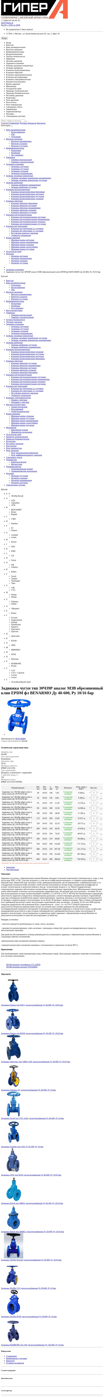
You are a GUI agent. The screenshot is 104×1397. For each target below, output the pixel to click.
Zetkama (14, 601)
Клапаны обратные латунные (24, 205)
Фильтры (10, 254)
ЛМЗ (13, 645)
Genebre (14, 535)
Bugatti (14, 514)
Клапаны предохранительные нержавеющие (30, 219)
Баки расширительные (15, 130)
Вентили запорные (14, 139)
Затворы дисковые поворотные (19, 176)
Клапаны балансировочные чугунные (27, 196)
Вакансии (32, 123)
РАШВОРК (16, 663)
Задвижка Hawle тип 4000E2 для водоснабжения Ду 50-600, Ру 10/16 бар (32, 1232)
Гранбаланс (16, 624)
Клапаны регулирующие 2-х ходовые (27, 228)
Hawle (13, 542)
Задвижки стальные (19, 171)
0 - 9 (8, 494)
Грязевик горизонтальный (22, 162)
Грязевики (10, 157)
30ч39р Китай (17, 496)
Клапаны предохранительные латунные (28, 217)
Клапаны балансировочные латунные (27, 194)
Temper (14, 579)
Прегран (15, 659)
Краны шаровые (13, 238)
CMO (13, 519)
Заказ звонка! (19, 29)
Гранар (14, 622)
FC (12, 528)
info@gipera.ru (7, 23)
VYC (13, 590)
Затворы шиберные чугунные (24, 187)
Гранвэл (14, 627)
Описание (10, 867)
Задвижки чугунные (20, 169)
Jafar (13, 546)
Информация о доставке (16, 1358)
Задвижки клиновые (15, 164)
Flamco (14, 530)
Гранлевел (15, 629)
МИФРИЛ (15, 650)
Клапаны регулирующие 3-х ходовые (27, 231)
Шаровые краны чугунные (22, 249)
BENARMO (16, 510)
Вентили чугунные (19, 146)
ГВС (13, 134)
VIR (13, 588)
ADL (13, 500)
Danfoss (14, 523)
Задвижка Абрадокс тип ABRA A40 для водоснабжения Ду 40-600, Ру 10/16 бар (35, 1062)
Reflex (13, 572)
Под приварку (17, 155)
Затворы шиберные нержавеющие (26, 185)
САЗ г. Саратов (17, 673)
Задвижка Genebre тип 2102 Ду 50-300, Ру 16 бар (22, 1147)
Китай (14, 640)
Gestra (13, 537)
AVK (13, 505)
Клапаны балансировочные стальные (27, 199)
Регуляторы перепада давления (24, 233)
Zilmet (13, 604)
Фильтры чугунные (19, 263)
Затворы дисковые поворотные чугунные (29, 180)
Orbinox (14, 567)
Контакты (41, 123)
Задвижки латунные (20, 166)
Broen (13, 512)
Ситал (13, 677)
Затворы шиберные (14, 183)
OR (12, 565)
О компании (13, 123)
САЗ (13, 670)
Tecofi (13, 576)
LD (12, 556)
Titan (13, 583)
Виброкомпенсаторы (15, 148)
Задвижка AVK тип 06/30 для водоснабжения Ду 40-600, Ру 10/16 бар (31, 1175)
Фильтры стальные (19, 261)
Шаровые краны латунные (22, 240)
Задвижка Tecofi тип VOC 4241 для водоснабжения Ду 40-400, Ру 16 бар (32, 1118)
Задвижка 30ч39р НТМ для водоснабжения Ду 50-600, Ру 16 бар (29, 1316)
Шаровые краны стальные (22, 245)
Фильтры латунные (19, 256)
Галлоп (14, 618)
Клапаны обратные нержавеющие (26, 208)
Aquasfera (15, 503)
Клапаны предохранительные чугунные (28, 224)
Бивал (13, 613)
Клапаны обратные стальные (23, 210)
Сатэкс (14, 675)
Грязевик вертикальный (21, 160)
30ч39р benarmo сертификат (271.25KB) (23, 965)
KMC (13, 551)
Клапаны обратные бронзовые (24, 203)
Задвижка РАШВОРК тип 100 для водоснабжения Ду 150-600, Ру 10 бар (32, 1345)
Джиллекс (15, 636)
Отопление (16, 137)
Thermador (15, 581)
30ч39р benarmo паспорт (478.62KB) (21, 967)
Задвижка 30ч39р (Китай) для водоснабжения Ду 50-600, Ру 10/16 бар (31, 1260)
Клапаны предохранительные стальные (28, 222)
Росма (13, 666)
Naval (13, 560)
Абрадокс (15, 608)
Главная (4, 123)
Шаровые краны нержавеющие (24, 242)
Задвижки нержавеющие (22, 173)
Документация (12, 869)
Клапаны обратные (14, 201)
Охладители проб (13, 251)
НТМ (13, 654)
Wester (14, 595)
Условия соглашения (15, 1363)
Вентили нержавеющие (21, 141)
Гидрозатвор (16, 620)
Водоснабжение (18, 132)
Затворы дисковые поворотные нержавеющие (31, 178)
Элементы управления (21, 235)
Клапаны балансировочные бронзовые (28, 192)
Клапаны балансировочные (18, 189)
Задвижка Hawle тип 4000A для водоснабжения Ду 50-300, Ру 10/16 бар (32, 1203)
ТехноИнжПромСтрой (21, 682)
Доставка (24, 123)
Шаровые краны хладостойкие (24, 247)
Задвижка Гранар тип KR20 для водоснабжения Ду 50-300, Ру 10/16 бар (32, 1033)
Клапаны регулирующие (16, 226)
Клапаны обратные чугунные (24, 212)
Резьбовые (15, 153)
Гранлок (14, 631)
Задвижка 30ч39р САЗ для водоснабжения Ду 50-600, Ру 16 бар (28, 1288)
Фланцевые (16, 150)
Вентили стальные (19, 143)
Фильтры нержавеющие (21, 258)
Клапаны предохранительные (19, 215)
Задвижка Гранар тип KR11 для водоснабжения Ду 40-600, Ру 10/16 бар (32, 1005)
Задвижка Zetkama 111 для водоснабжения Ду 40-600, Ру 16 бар (28, 1090)
